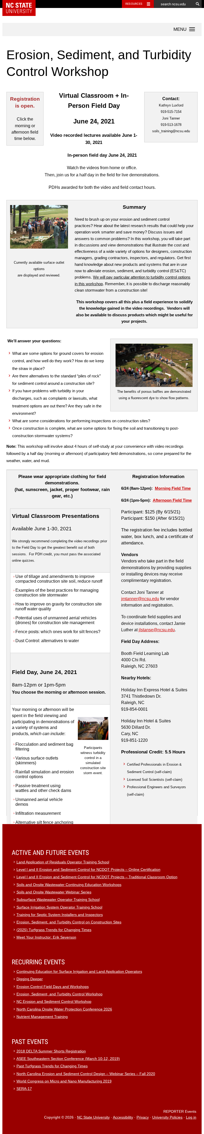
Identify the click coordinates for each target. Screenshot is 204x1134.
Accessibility (123, 1117)
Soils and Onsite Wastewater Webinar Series (53, 892)
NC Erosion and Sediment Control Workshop (53, 1002)
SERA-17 (24, 1089)
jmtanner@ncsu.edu (140, 598)
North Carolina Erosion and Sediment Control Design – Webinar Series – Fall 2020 (85, 1074)
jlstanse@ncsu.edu (157, 630)
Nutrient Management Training (42, 1017)
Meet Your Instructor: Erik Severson (46, 937)
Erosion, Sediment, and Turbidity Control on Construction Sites (68, 922)
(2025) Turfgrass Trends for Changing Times (53, 930)
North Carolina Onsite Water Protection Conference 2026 (64, 1009)
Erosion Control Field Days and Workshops (52, 987)
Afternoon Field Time (172, 500)
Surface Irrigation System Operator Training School (59, 907)
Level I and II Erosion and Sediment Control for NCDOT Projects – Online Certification (88, 870)
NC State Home (22, 4)
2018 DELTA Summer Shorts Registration (51, 1051)
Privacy (143, 1117)
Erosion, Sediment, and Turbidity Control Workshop (59, 994)
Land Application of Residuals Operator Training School (62, 862)
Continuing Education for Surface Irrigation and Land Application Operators (79, 972)
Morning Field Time (173, 488)
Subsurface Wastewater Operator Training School (58, 900)
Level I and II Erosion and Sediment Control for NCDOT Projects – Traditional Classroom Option (96, 877)
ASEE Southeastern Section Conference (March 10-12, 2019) (68, 1059)
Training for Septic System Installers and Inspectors (59, 915)
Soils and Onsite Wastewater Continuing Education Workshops (68, 885)
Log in (191, 1117)
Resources (133, 4)
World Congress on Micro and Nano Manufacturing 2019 (64, 1081)
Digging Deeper (29, 979)
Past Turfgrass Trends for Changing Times (52, 1066)
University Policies (167, 1117)
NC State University (93, 1117)
